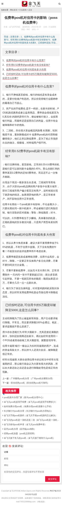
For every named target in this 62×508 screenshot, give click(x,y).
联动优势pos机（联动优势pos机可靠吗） (30, 383)
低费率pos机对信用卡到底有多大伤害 (26, 69)
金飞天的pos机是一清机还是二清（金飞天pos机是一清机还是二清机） (32, 420)
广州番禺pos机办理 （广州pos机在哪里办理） (32, 378)
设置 (35, 494)
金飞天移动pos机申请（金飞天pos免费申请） (25, 424)
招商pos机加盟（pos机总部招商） (20, 433)
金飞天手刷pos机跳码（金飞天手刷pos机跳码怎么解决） (30, 415)
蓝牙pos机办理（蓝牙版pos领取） (20, 429)
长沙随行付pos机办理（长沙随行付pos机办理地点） (28, 411)
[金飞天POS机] (31, 4)
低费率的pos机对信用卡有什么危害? (25, 60)
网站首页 (13, 10)
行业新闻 (22, 10)
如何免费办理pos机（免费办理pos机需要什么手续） (28, 406)
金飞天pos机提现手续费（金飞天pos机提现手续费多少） (30, 402)
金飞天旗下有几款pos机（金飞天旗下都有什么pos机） (29, 438)
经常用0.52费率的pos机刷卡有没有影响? (28, 65)
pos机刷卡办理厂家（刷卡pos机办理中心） (24, 397)
